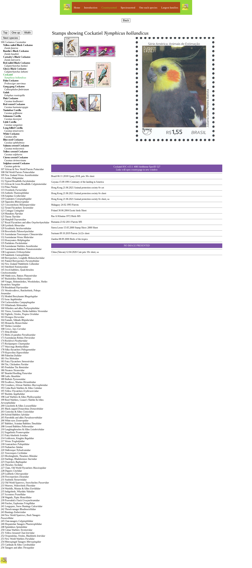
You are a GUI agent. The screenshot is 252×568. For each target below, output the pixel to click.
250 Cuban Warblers (16, 530)
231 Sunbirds (14, 479)
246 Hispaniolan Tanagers (21, 524)
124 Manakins (12, 213)
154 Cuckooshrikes (18, 302)
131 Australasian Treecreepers (22, 234)
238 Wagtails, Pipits (16, 497)
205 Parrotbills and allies (21, 417)
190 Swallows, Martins (18, 382)
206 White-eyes (14, 420)
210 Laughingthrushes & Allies (22, 429)
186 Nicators (12, 370)
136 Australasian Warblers (19, 246)
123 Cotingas (12, 210)
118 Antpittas (13, 196)
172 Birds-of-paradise (18, 334)
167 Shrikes (11, 326)
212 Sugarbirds (15, 432)
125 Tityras (10, 216)
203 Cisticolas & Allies (17, 411)
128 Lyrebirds (13, 225)
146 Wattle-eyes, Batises (19, 275)
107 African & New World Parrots (22, 169)
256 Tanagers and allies (17, 547)
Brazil (54, 176)
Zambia (54, 239)
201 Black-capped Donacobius (22, 408)
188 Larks (10, 376)
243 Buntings (13, 512)
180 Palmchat (11, 355)
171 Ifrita (9, 332)
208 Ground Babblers (17, 426)
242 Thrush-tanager (18, 509)
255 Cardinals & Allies (18, 544)
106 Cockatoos (13, 42)
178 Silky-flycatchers (18, 349)
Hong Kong (56, 187)
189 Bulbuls (13, 379)
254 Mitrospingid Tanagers (21, 541)
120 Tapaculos (15, 201)
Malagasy (55, 204)
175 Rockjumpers (15, 343)
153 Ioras (11, 299)
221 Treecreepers (14, 453)
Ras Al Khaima (58, 216)
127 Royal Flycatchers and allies (25, 222)
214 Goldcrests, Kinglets (17, 438)
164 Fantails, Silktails (17, 320)
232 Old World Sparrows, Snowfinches (25, 482)
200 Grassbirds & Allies (18, 405)
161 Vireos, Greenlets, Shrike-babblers (24, 311)
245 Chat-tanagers (17, 521)
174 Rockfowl (14, 340)
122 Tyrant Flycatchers (17, 207)
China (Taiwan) (58, 252)
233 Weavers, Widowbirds (18, 485)
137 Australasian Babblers (21, 249)
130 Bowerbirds (17, 231)
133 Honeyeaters (15, 240)
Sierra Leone (57, 227)
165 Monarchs (14, 323)
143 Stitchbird (14, 266)
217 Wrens (13, 441)
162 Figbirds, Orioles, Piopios (20, 314)
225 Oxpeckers (14, 462)
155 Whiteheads (14, 305)
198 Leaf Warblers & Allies (21, 397)
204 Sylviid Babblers (15, 414)
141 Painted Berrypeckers (20, 261)
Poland (54, 210)
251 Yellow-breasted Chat (17, 533)
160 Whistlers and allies (20, 308)
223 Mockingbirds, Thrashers (19, 456)
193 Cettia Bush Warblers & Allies (21, 388)
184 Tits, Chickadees (14, 364)
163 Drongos (12, 317)
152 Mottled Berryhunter (19, 296)
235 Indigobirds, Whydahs (17, 491)
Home (77, 7)
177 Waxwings (15, 346)
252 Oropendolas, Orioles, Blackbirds (23, 535)
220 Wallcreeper (16, 450)
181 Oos (10, 358)
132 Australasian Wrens (17, 237)
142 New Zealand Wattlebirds (20, 264)
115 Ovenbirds (14, 190)
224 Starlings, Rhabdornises (19, 459)
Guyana (54, 182)
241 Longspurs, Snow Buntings (21, 506)
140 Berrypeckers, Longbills (22, 258)
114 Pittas (9, 187)
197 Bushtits (13, 394)
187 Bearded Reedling (16, 373)
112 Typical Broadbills (18, 181)
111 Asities (12, 178)
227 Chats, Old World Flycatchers (23, 468)
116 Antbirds (15, 193)
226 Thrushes (12, 465)
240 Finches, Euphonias (18, 503)
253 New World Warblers (17, 538)
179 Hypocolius (15, 352)
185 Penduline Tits (15, 367)
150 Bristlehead (14, 287)
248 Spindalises (14, 527)
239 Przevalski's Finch (20, 500)
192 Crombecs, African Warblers (24, 385)
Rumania (55, 222)
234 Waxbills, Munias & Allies (20, 488)
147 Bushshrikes (16, 278)
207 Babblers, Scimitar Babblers (21, 423)
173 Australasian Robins (18, 337)
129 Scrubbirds (16, 228)
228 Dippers (11, 470)
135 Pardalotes (14, 243)
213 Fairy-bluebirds (14, 435)
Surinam (55, 233)
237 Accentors (13, 494)
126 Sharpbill (13, 219)
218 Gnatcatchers (15, 444)
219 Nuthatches (12, 447)
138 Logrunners (15, 252)
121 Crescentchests (18, 204)
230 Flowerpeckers (15, 476)
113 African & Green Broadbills (23, 184)
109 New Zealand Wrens (19, 175)
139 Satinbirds (15, 255)
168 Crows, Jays (13, 329)
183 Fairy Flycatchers (17, 361)
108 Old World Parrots (18, 172)
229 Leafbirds (14, 473)
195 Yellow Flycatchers (20, 391)
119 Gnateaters (16, 198)
